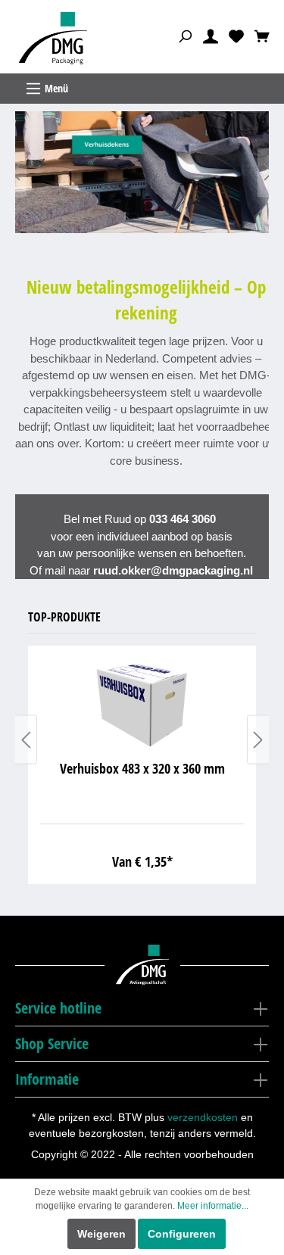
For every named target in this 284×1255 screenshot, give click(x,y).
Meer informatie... (212, 1206)
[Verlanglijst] (236, 35)
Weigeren (101, 1234)
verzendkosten (202, 1117)
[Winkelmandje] (262, 35)
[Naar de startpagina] (55, 39)
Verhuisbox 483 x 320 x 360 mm (142, 768)
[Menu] (142, 88)
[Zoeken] (184, 35)
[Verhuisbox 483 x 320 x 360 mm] (142, 703)
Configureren (182, 1234)
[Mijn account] (210, 35)
